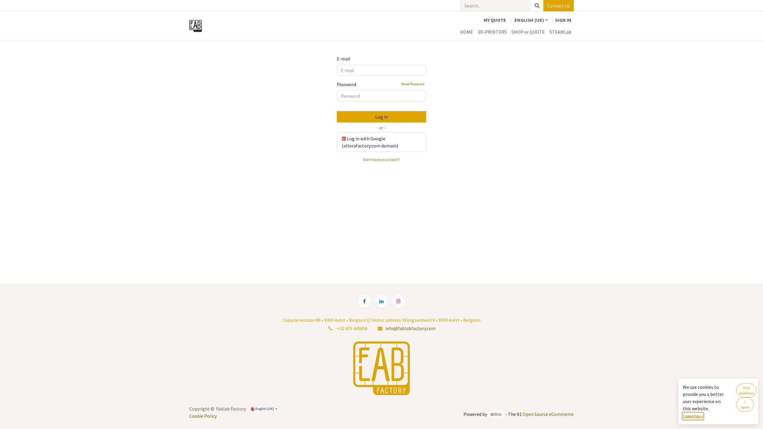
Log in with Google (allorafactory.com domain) (370, 142)
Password (380, 84)
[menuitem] (466, 32)
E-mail (344, 59)
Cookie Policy (203, 416)
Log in (381, 117)
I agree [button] (745, 404)
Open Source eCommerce (548, 414)
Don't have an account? (381, 159)
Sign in (563, 20)
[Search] (537, 5)
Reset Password (412, 84)
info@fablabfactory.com (410, 328)
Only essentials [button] (746, 390)
